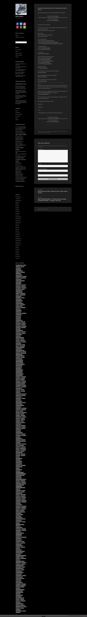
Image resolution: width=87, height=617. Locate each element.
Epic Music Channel (18, 136)
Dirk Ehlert (17, 340)
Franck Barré (18, 389)
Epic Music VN (19, 139)
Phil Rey (17, 162)
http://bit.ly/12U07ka (46, 59)
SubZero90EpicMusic (18, 176)
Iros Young (17, 418)
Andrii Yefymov (18, 286)
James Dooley (18, 425)
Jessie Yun (23, 428)
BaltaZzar (17, 293)
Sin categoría (17, 116)
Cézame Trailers (18, 323)
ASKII (23, 289)
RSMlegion (18, 169)
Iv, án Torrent (22, 418)
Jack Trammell (18, 422)
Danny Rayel (23, 327)
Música (16, 110)
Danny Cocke (18, 327)
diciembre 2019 (18, 238)
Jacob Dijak (23, 422)
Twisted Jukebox (18, 596)
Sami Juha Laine (24, 537)
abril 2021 (17, 209)
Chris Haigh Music (19, 306)
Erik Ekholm (22, 379)
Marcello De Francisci (22, 448)
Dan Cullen (23, 323)
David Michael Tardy (19, 334)
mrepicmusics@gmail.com (43, 94)
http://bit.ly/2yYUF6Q (46, 49)
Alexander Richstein (18, 276)
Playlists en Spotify (18, 55)
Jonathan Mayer (18, 431)
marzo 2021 (17, 211)
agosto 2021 (17, 202)
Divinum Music (23, 340)
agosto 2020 (17, 223)
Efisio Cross (17, 130)
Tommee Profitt (23, 585)
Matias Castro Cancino (19, 452)
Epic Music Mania (18, 368)
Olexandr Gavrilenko (18, 490)
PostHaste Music (18, 513)
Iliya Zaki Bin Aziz (18, 412)
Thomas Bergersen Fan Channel (20, 578)
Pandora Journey (19, 493)
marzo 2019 (17, 254)
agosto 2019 (17, 245)
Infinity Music (23, 415)
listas (17, 445)
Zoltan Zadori (18, 612)
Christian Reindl (23, 307)
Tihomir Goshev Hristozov (19, 582)
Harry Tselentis (18, 409)
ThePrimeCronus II (18, 575)
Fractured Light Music (18, 388)
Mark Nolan (17, 451)
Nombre (40, 164)
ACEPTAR (43, 616)
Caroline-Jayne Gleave (19, 300)
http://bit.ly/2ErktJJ (43, 68)
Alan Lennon (22, 272)
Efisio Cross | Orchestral (20, 347)
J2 (22, 421)
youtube (20, 181)
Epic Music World (19, 141)
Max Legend (23, 455)
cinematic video (18, 314)
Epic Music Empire (19, 365)
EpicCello (23, 357)
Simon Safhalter (18, 554)
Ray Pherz (17, 523)
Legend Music (18, 442)
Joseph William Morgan (19, 432)
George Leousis (18, 398)
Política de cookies (18, 53)
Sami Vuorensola (18, 538)
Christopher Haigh (18, 313)
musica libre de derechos (20, 473)
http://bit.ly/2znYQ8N (42, 76)
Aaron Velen (18, 266)
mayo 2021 (17, 207)
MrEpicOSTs (18, 146)
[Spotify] (24, 27)
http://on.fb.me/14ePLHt (47, 58)
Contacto (16, 56)
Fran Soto (22, 389)
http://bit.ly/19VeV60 (47, 63)
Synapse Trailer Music (19, 568)
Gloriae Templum (19, 401)
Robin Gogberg (18, 530)
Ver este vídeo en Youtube (53, 16)
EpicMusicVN (19, 138)
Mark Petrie (22, 451)
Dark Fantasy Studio (19, 330)
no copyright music (20, 156)
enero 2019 (17, 258)
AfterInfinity (17, 126)
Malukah (17, 448)
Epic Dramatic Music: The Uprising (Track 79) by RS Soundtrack (20, 97)
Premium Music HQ (18, 163)
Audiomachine (19, 129)
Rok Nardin (24, 530)
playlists (17, 510)
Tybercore (17, 599)
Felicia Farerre (18, 385)
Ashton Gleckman (18, 289)
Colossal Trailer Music (19, 320)
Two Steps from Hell (19, 179)
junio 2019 (17, 249)
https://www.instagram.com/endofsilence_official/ (52, 43)
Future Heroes (18, 392)
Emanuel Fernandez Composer (20, 350)
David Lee (23, 333)
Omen (24, 490)
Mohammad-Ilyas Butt (19, 83)
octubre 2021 (17, 198)
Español (16, 35)
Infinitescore (18, 415)
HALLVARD (24, 408)
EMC (20, 130)
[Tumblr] (21, 27)
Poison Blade (22, 510)
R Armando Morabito (18, 520)
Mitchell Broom (23, 465)
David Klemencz (18, 333)
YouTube (16, 119)
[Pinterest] (17, 27)
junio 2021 (17, 205)
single (18, 172)
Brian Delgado (18, 296)
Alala (17, 128)
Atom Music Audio (19, 290)
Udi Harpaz (22, 599)
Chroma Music (24, 313)
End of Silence (18, 357)
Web (39, 173)
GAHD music (23, 395)
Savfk (23, 541)
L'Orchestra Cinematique (20, 145)
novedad (19, 158)
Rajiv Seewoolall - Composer (20, 90)
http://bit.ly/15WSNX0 (45, 62)
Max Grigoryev (18, 455)
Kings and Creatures (19, 438)
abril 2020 (17, 231)
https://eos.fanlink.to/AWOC (43, 53)
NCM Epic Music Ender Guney (21, 479)
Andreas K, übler (18, 283)
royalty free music (20, 168)
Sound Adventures (23, 558)
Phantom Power (18, 500)
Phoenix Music (18, 503)
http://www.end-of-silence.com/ (47, 40)
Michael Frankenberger (19, 458)
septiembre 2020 (18, 222)
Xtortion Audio (18, 609)
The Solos (24, 575)
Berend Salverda (23, 293)
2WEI (25, 265)
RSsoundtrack (24, 169)
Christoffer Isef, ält (18, 310)
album (22, 128)
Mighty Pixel (18, 465)
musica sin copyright (20, 154)
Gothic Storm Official (20, 405)
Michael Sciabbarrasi (19, 461)
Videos (16, 117)
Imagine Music (24, 412)
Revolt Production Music (19, 527)
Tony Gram (18, 588)
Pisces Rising (24, 507)
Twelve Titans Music (19, 595)
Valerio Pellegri (18, 602)
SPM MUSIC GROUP (19, 173)
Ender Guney (19, 131)
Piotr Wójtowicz (18, 507)
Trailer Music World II (19, 592)
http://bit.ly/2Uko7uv (49, 60)
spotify (19, 175)
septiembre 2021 (18, 200)
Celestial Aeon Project (19, 303)
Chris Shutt (17, 307)
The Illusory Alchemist (18, 571)
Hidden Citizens (23, 409)
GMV (24, 402)
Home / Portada (18, 49)
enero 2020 (17, 236)
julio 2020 (17, 225)
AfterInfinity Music (23, 126)
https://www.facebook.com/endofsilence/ (50, 42)
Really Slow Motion (20, 167)
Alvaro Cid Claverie (18, 279)
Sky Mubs (17, 558)
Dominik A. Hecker (18, 343)
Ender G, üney (23, 353)
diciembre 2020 (18, 216)
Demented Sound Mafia (19, 337)
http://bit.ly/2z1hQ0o (46, 47)
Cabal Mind (18, 297)
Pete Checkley (24, 497)
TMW (25, 177)
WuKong (25, 606)
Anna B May (23, 286)
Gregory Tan (18, 408)
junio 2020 (17, 227)
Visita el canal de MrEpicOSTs (53, 20)
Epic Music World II (19, 375)
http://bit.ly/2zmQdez (42, 81)
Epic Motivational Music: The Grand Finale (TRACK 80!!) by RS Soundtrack (21, 92)
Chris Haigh (22, 304)
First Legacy (24, 385)
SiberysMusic (18, 548)
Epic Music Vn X (18, 140)
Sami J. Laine (18, 537)
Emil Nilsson (17, 353)
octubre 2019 (17, 242)
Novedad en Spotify (18, 114)
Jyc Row (24, 435)
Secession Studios (18, 170)
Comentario (41, 149)
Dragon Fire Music (18, 344)
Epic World (18, 378)
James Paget (23, 425)
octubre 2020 (17, 220)
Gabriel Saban (18, 395)
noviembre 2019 (18, 240)
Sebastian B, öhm (18, 544)
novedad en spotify (20, 487)
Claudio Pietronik (18, 317)
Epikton (23, 378)
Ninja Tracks (17, 155)
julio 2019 (17, 247)
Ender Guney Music (20, 132)
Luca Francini (21, 445)
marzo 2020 (17, 232)
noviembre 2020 (18, 218)
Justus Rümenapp (18, 435)
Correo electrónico (42, 169)
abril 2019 (17, 252)
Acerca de (17, 51)
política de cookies (55, 615)
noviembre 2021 (18, 196)
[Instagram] (24, 23)
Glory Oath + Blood (18, 402)
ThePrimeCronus (18, 177)
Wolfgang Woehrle (19, 606)
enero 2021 (17, 214)
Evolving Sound (18, 382)
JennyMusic (17, 428)
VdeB (49, 131)
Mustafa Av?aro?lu (18, 476)
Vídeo (40, 131)
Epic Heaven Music (19, 360)
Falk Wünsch (23, 382)
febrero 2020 (17, 234)
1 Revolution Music (19, 265)
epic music (20, 134)
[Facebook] (17, 23)
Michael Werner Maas (18, 462)
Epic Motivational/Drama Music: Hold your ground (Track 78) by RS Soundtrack (21, 102)
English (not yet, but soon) (19, 37)
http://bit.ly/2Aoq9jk (42, 72)
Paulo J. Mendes (23, 494)
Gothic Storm (18, 142)
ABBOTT (22, 266)
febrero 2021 (17, 213)
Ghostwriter (23, 398)
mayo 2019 (17, 251)
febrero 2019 (17, 256)
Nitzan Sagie (24, 483)
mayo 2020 (17, 229)
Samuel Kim (18, 541)
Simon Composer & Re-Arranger (20, 551)
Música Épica (19, 16)
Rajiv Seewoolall (17, 164)
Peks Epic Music (18, 497)
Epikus (17, 379)
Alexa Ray (24, 276)
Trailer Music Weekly (20, 178)
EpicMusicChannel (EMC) (19, 137)
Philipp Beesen (24, 500)
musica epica (19, 472)
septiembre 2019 (18, 243)
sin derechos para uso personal (21, 555)
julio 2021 (17, 204)
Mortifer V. (17, 468)
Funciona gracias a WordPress (43, 209)
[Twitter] (21, 23)
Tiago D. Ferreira (18, 581)
